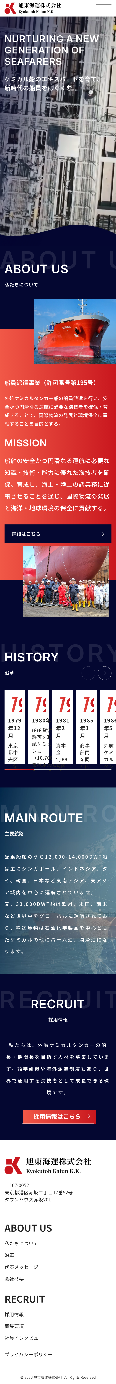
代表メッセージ (21, 1266)
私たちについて (21, 1243)
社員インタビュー (24, 1337)
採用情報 (14, 1314)
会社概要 (14, 1278)
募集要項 (14, 1325)
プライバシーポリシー (29, 1354)
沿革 (9, 1254)
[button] (105, 673)
